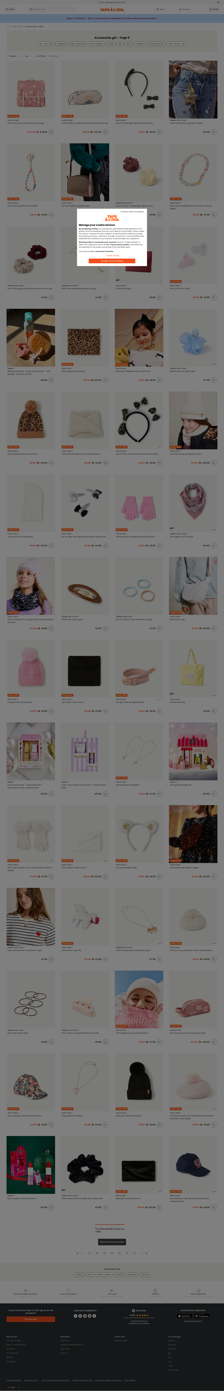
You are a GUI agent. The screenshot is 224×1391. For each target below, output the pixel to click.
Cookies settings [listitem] (112, 255)
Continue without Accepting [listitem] (132, 211)
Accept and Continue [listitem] (112, 260)
